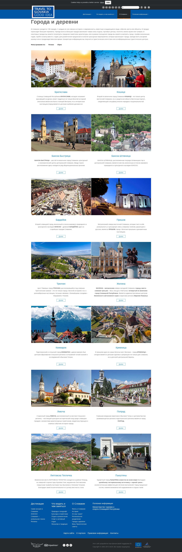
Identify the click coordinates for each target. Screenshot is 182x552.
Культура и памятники (60, 514)
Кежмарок (61, 347)
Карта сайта (69, 533)
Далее (61, 109)
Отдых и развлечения (60, 516)
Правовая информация (98, 533)
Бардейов (61, 220)
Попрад (121, 411)
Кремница (121, 347)
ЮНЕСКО (34, 514)
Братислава (61, 92)
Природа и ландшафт (59, 511)
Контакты (114, 533)
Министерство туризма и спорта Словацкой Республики (106, 508)
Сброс (59, 45)
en (106, 7)
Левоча (61, 411)
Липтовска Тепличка (61, 475)
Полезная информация (140, 14)
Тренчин (61, 283)
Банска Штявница (121, 156)
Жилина (121, 283)
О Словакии (123, 14)
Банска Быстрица (61, 156)
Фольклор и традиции (60, 524)
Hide (108, 2)
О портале (81, 533)
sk (103, 7)
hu (113, 7)
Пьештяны (121, 475)
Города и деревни (78, 521)
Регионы (34, 521)
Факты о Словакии (78, 509)
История (75, 511)
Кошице (121, 92)
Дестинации (87, 14)
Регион (51, 45)
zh (119, 7)
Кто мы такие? (77, 514)
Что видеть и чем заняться (105, 14)
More (102, 2)
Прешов (121, 220)
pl (116, 7)
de (110, 7)
